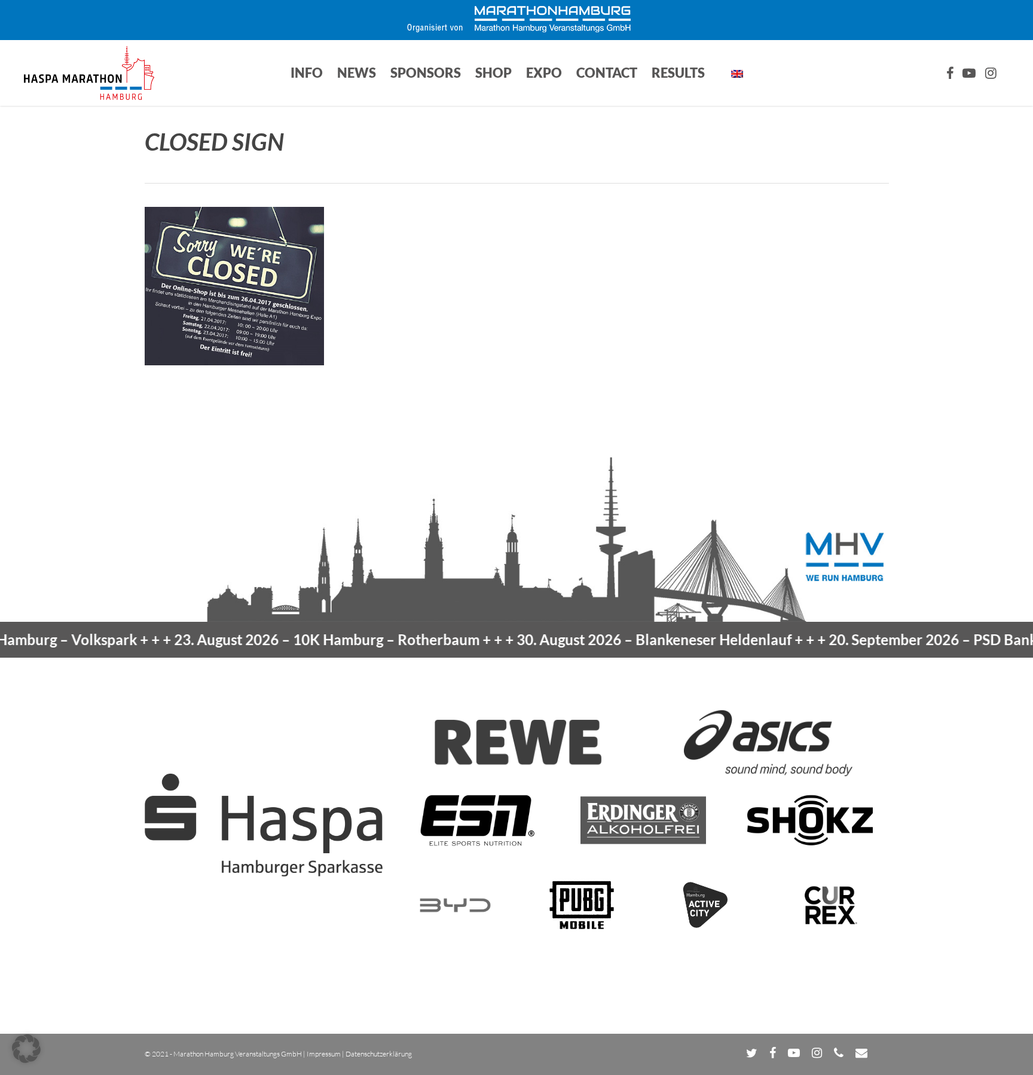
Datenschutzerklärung (379, 1053)
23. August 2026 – (285, 639)
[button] (26, 1048)
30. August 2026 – (612, 639)
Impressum (324, 1053)
